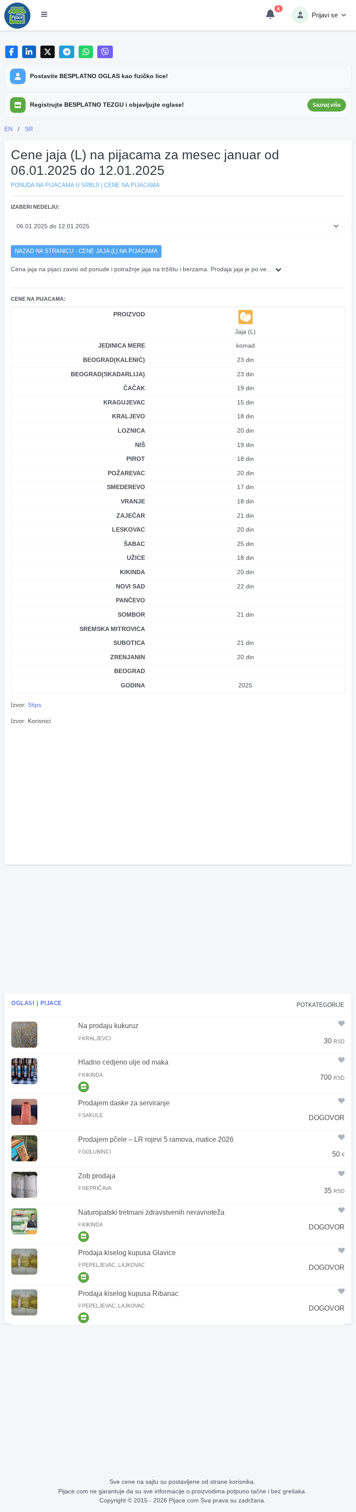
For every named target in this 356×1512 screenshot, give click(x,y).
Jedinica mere (121, 345)
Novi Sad (130, 586)
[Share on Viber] (105, 52)
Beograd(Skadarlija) (108, 374)
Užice (136, 557)
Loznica (131, 430)
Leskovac (128, 529)
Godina (133, 685)
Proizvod (129, 314)
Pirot (135, 458)
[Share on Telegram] (67, 52)
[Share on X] (47, 52)
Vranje (133, 501)
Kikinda (132, 572)
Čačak (134, 388)
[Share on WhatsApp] (86, 52)
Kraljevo (128, 416)
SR (29, 128)
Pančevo (130, 600)
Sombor (131, 614)
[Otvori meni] (44, 15)
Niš (140, 444)
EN (8, 128)
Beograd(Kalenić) (114, 359)
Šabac (134, 543)
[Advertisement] (178, 794)
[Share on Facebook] (11, 52)
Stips (34, 704)
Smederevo (126, 486)
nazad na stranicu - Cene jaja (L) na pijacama (86, 251)
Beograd (129, 670)
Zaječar (130, 515)
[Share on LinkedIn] (29, 52)
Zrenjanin (127, 657)
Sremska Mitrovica (112, 628)
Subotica (129, 642)
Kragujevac (124, 402)
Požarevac (126, 473)
